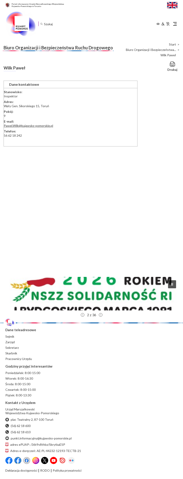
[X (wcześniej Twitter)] (44, 460)
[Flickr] (71, 460)
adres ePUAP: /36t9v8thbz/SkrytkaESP (37, 444)
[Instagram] (35, 460)
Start (172, 44)
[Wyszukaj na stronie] (41, 23)
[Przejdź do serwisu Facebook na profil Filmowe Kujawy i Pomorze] (26, 460)
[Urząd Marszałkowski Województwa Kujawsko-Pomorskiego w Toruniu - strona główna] (20, 24)
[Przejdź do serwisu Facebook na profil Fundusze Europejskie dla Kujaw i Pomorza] (17, 460)
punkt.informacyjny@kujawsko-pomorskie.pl (41, 438)
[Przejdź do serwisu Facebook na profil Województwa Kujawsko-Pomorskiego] (8, 460)
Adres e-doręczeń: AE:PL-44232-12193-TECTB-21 (45, 451)
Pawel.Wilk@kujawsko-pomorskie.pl (28, 126)
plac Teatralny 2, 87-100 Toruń (32, 419)
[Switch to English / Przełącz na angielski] (172, 4)
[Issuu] (62, 460)
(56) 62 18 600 (21, 426)
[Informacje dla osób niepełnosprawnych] (165, 24)
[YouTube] (53, 460)
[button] (91, 293)
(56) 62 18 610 (21, 432)
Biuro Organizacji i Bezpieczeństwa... (151, 49)
